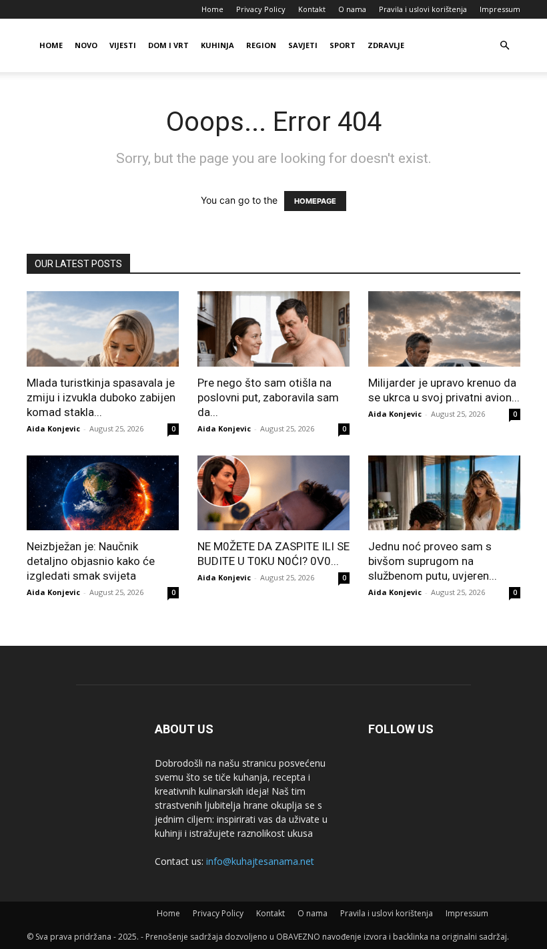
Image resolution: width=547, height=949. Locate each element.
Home (212, 9)
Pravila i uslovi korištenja (423, 9)
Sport (343, 45)
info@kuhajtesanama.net (260, 861)
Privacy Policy (261, 9)
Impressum (500, 9)
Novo (86, 45)
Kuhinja (217, 45)
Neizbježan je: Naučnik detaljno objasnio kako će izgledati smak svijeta (91, 561)
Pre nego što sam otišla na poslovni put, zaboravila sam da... (268, 397)
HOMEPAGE (315, 201)
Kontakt (312, 9)
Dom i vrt (168, 45)
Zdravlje (386, 45)
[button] (504, 45)
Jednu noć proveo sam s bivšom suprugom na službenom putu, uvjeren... (432, 561)
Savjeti (303, 45)
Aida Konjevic (53, 428)
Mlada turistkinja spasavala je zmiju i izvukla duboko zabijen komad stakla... (101, 397)
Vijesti (122, 45)
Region (261, 45)
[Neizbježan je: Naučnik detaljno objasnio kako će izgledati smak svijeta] (103, 493)
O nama (352, 9)
